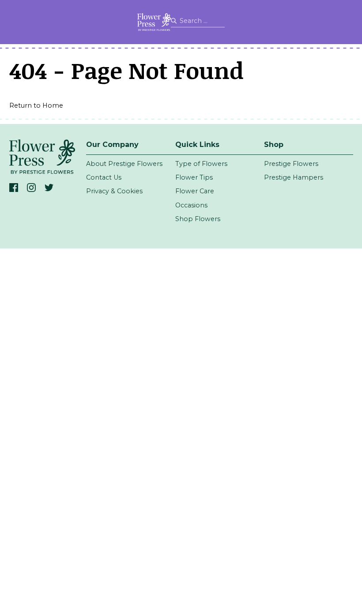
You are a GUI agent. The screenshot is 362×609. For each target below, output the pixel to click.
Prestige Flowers (291, 164)
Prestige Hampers (293, 177)
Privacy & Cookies (114, 191)
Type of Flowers (201, 164)
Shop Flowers (197, 219)
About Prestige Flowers (124, 164)
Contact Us (103, 177)
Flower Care (194, 191)
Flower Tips (194, 177)
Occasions (191, 205)
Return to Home (36, 105)
